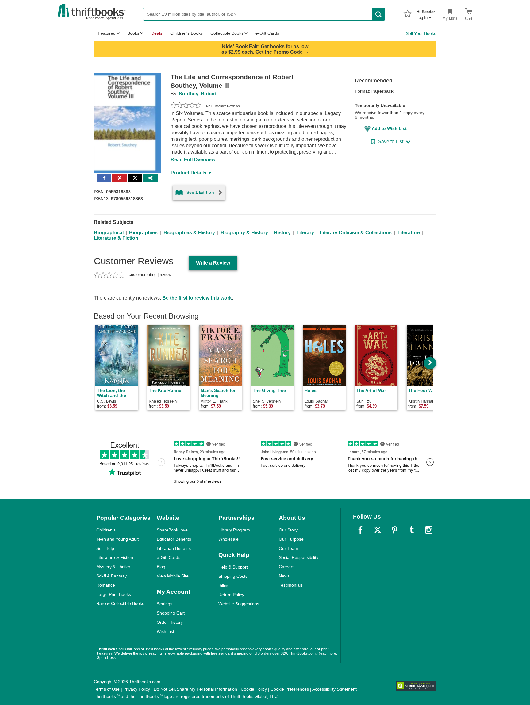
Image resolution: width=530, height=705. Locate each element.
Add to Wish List (389, 128)
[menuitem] (426, 13)
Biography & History (244, 232)
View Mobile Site (173, 575)
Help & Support (233, 567)
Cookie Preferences (290, 689)
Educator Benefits (174, 539)
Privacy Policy (136, 689)
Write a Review (213, 263)
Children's (106, 529)
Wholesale (228, 539)
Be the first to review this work (197, 298)
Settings (164, 603)
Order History (170, 622)
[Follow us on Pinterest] (394, 530)
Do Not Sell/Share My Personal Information (195, 689)
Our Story (288, 529)
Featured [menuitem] (107, 33)
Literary (305, 232)
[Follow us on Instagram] (428, 530)
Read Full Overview (193, 159)
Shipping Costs (233, 576)
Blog (161, 566)
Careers (286, 566)
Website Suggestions (238, 603)
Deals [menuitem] (156, 33)
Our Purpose (291, 539)
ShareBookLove (172, 529)
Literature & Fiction (116, 238)
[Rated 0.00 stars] (186, 106)
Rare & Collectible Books (120, 603)
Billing (224, 585)
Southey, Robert (198, 93)
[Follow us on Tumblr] (411, 530)
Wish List (165, 631)
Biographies (143, 232)
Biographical (109, 232)
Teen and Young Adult (117, 539)
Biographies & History (189, 232)
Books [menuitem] (133, 33)
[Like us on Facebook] (360, 530)
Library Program (234, 529)
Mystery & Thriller (113, 566)
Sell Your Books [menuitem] (421, 33)
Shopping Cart (171, 613)
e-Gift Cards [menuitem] (267, 33)
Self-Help (105, 548)
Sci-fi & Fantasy (111, 575)
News (284, 575)
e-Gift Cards (168, 557)
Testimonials (291, 585)
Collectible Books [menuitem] (227, 33)
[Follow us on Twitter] (377, 530)
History (282, 232)
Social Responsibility (298, 557)
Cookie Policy (254, 689)
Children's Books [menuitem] (186, 33)
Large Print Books (113, 594)
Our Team (288, 548)
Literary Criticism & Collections (356, 232)
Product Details (188, 172)
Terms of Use (107, 689)
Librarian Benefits (174, 548)
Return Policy (231, 594)
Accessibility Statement (334, 689)
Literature (409, 232)
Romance (105, 585)
